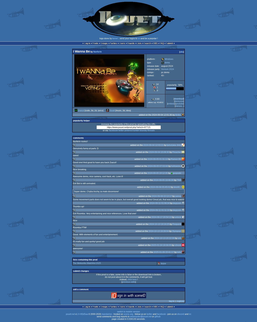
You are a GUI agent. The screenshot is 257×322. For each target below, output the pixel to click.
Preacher (176, 152)
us (139, 38)
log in (171, 301)
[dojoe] (158, 263)
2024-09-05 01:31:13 (158, 159)
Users (122, 43)
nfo (181, 52)
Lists (139, 43)
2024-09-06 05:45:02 (160, 187)
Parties (113, 43)
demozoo (179, 101)
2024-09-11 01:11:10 (160, 210)
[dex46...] (183, 187)
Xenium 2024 (167, 69)
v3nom (178, 245)
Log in (87, 43)
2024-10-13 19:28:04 (159, 231)
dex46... (177, 187)
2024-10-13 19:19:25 (159, 224)
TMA (179, 180)
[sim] (183, 238)
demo (165, 62)
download (179, 99)
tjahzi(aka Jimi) (174, 145)
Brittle (178, 115)
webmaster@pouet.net (141, 316)
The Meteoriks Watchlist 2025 (87, 263)
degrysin (177, 203)
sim (179, 238)
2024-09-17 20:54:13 (161, 217)
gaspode (177, 173)
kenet (115, 38)
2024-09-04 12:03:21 (153, 145)
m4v (179, 252)
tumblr (136, 130)
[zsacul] (76, 110)
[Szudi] (107, 110)
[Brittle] (182, 115)
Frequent (177, 224)
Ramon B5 (176, 159)
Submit (169, 43)
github (157, 316)
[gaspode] (183, 173)
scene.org (128, 314)
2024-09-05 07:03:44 (158, 166)
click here (132, 279)
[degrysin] (183, 203)
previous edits (128, 282)
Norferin (97, 52)
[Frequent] (183, 224)
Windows (167, 59)
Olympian (176, 231)
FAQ (162, 43)
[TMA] (183, 180)
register (180, 301)
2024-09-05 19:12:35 (158, 173)
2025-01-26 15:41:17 (164, 252)
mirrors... (179, 106)
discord (180, 314)
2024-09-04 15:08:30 (159, 152)
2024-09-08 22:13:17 (162, 196)
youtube (180, 103)
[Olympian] (183, 231)
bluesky (143, 130)
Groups (104, 43)
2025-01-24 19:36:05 (161, 245)
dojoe (163, 263)
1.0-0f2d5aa (82, 314)
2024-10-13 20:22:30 (164, 238)
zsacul (81, 110)
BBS (155, 43)
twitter (121, 130)
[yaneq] (183, 196)
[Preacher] (183, 152)
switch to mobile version (128, 311)
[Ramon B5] (183, 159)
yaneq (178, 196)
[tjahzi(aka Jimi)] (183, 145)
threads (151, 130)
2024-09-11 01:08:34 (160, 203)
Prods (95, 43)
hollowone (176, 166)
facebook (113, 130)
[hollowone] (183, 166)
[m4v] (183, 252)
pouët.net (70, 314)
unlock (178, 217)
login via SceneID (134, 296)
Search (147, 43)
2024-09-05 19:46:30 (164, 180)
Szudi (112, 110)
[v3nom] (183, 245)
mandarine (107, 314)
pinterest (128, 130)
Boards (131, 43)
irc (190, 314)
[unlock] (183, 217)
